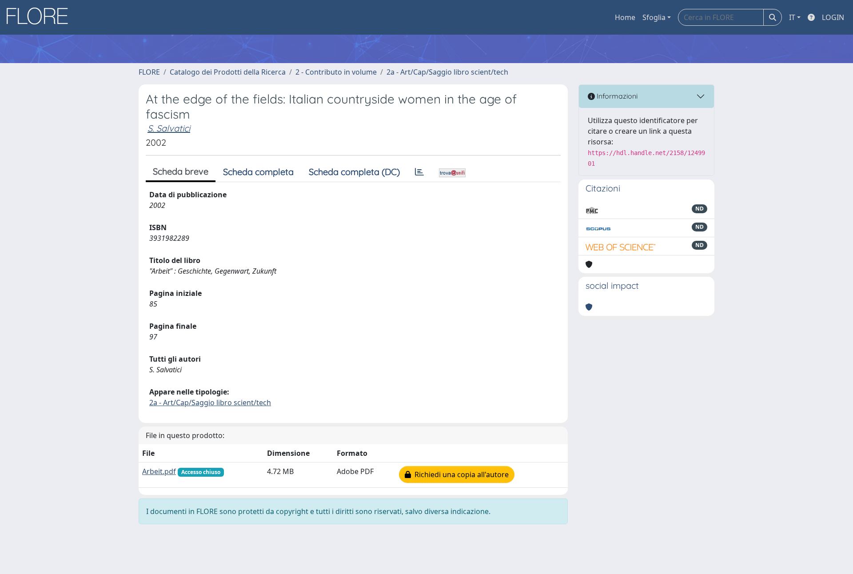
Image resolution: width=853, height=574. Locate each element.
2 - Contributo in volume (336, 72)
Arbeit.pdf (159, 471)
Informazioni (616, 96)
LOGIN (833, 17)
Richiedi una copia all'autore (460, 474)
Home (625, 17)
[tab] (419, 172)
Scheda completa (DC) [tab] (354, 171)
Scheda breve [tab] (180, 171)
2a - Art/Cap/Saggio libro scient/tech (447, 72)
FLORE (149, 72)
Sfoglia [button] (654, 17)
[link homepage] (40, 17)
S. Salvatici (168, 128)
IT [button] (792, 17)
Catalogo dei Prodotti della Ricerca (228, 72)
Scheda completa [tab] (258, 171)
